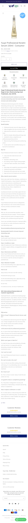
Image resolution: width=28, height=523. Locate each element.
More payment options (14, 71)
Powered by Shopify (15, 515)
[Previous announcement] (2, 1)
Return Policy (6, 465)
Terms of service (14, 517)
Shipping (8, 50)
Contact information (15, 519)
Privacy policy (7, 517)
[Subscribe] (23, 498)
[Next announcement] (25, 1)
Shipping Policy (6, 462)
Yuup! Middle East (8, 515)
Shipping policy (22, 517)
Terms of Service (6, 459)
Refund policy (23, 515)
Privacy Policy (6, 456)
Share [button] (4, 402)
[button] (2, 6)
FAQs (4, 452)
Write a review (14, 416)
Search (4, 449)
